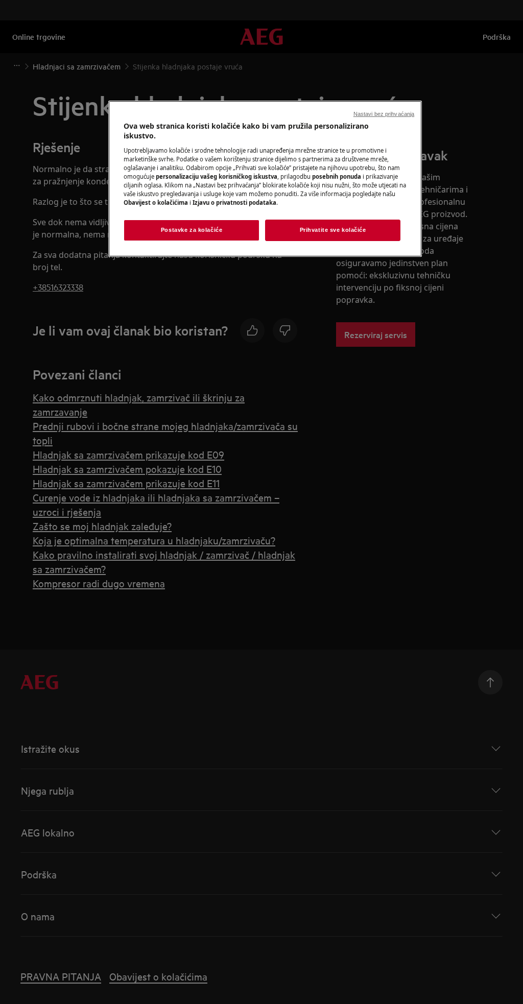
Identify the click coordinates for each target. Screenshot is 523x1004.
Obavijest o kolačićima (156, 202)
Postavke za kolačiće (191, 230)
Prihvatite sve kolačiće (333, 230)
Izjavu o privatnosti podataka (234, 202)
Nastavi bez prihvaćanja (383, 114)
